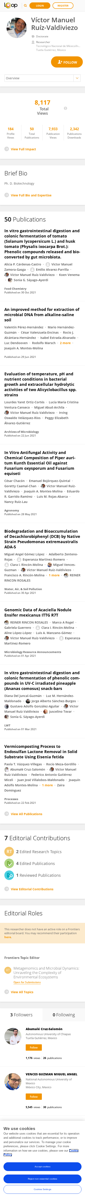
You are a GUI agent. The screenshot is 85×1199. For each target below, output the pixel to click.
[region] (42, 1160)
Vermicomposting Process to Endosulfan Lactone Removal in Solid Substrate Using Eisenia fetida (40, 751)
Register (63, 5)
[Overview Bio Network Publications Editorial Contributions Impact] (42, 78)
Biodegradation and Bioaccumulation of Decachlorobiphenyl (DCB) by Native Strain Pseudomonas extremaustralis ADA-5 (42, 538)
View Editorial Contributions (32, 889)
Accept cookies (42, 1166)
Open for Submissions (27, 982)
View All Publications (26, 814)
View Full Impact (23, 149)
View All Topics (22, 992)
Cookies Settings (42, 1189)
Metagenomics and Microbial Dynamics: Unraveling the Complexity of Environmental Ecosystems (46, 972)
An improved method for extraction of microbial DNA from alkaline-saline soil (41, 314)
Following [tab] (64, 1015)
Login (40, 5)
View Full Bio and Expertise (31, 195)
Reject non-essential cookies (42, 1179)
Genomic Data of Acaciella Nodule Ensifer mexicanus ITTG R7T (37, 612)
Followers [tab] (21, 1015)
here (7, 937)
